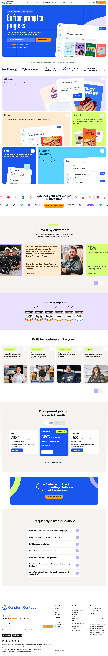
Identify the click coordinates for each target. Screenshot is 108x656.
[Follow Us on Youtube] (6, 641)
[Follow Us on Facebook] (9, 641)
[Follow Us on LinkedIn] (12, 641)
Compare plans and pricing (53, 462)
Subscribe (48, 626)
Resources (45, 2)
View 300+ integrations (53, 205)
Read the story (30, 273)
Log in (93, 2)
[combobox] (60, 650)
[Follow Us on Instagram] (3, 641)
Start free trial (42, 40)
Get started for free (53, 496)
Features (28, 2)
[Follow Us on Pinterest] (15, 641)
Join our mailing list (7, 624)
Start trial (101, 2)
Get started (15, 450)
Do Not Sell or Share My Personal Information (23, 651)
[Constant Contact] (7, 2)
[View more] (54, 93)
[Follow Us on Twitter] (19, 641)
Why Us (54, 2)
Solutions (36, 2)
